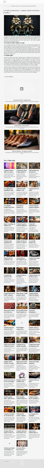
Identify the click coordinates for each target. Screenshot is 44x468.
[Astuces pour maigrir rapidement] (34, 356)
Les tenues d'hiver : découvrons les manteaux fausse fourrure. (21, 450)
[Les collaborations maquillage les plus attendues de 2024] (9, 183)
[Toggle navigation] (4, 2)
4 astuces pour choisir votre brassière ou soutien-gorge (9, 449)
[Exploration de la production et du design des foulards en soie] (9, 253)
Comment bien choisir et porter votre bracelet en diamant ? (34, 259)
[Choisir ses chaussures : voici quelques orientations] (22, 140)
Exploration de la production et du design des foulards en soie (9, 260)
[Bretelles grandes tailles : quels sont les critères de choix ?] (9, 392)
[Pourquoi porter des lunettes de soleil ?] (9, 322)
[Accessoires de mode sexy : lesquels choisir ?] (22, 89)
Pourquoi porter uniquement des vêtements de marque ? (9, 242)
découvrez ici (35, 47)
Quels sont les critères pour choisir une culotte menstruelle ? (9, 312)
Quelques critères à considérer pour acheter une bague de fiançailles (21, 382)
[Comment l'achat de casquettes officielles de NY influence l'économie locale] (34, 200)
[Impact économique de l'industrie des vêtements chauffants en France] (9, 219)
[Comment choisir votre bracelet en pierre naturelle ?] (34, 270)
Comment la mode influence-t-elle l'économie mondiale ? (21, 190)
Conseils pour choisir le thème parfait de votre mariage (21, 171)
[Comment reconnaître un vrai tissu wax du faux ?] (9, 409)
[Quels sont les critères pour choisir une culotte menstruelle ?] (9, 305)
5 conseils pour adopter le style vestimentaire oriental (9, 276)
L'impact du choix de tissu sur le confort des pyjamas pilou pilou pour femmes (21, 243)
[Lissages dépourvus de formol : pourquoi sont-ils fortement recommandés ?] (9, 288)
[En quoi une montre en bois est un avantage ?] (9, 375)
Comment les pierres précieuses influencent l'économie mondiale (21, 225)
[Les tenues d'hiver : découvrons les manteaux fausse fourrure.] (22, 443)
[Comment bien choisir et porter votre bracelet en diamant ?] (34, 253)
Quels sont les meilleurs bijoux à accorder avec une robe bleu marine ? (33, 433)
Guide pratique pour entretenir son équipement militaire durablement (34, 172)
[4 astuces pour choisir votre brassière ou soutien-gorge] (9, 443)
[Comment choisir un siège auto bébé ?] (22, 114)
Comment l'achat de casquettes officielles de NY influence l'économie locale (34, 208)
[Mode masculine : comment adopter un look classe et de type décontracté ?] (22, 392)
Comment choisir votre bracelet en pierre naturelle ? (34, 276)
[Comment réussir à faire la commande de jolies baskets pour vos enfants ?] (34, 392)
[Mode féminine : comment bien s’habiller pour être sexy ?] (22, 322)
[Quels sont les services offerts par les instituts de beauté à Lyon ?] (22, 356)
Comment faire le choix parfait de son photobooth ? (21, 259)
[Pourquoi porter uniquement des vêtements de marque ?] (9, 236)
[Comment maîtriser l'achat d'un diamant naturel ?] (34, 288)
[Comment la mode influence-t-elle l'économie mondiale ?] (22, 183)
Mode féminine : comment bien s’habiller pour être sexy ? (20, 330)
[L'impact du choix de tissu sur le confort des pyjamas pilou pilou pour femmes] (22, 236)
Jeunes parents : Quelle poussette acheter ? (22, 294)
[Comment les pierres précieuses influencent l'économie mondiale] (22, 219)
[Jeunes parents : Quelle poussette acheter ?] (22, 288)
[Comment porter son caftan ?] (34, 183)
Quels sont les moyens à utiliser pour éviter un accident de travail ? (9, 347)
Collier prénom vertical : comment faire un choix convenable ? (20, 416)
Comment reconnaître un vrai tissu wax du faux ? (9, 415)
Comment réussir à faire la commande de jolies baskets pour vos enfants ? (34, 399)
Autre (8, 6)
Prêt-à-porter (22, 460)
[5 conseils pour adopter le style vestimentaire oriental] (9, 270)
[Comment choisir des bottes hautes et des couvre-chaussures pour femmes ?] (22, 426)
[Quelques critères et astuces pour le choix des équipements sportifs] (34, 322)
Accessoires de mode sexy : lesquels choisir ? (22, 100)
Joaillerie (22, 463)
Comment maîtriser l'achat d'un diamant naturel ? (34, 295)
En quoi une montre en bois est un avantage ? (9, 380)
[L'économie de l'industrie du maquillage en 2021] (22, 200)
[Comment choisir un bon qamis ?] (22, 270)
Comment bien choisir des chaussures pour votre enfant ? (34, 346)
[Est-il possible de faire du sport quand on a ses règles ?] (22, 305)
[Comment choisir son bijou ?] (34, 375)
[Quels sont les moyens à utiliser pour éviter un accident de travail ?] (9, 339)
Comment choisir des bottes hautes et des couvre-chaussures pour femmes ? (21, 433)
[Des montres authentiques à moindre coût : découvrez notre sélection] (34, 305)
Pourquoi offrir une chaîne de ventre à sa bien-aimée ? (9, 432)
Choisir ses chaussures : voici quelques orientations (22, 151)
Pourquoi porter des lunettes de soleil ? (9, 328)
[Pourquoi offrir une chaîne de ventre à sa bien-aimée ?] (9, 426)
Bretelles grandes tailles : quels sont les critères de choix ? (9, 398)
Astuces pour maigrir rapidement (34, 362)
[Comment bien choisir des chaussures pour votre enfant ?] (34, 339)
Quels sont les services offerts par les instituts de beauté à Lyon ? (21, 363)
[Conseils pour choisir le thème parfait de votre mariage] (22, 165)
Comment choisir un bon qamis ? (21, 275)
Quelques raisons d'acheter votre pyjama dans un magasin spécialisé (9, 364)
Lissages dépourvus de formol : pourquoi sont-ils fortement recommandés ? (9, 296)
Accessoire (22, 464)
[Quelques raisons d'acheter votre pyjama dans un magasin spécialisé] (9, 356)
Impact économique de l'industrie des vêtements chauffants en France (9, 226)
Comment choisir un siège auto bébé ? (22, 125)
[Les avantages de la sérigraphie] (34, 409)
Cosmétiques (22, 461)
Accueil (4, 6)
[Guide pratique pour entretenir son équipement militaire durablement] (34, 165)
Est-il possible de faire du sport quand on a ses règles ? (21, 312)
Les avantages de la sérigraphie (33, 414)
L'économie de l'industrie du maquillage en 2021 (21, 207)
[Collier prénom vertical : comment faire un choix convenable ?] (22, 409)
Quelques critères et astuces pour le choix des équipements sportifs (34, 330)
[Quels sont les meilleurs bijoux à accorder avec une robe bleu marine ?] (34, 426)
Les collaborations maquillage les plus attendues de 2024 (8, 190)
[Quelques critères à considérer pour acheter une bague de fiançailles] (22, 375)
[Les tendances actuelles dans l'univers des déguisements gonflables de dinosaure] (9, 200)
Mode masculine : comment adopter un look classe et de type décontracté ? (21, 399)
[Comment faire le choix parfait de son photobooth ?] (22, 253)
